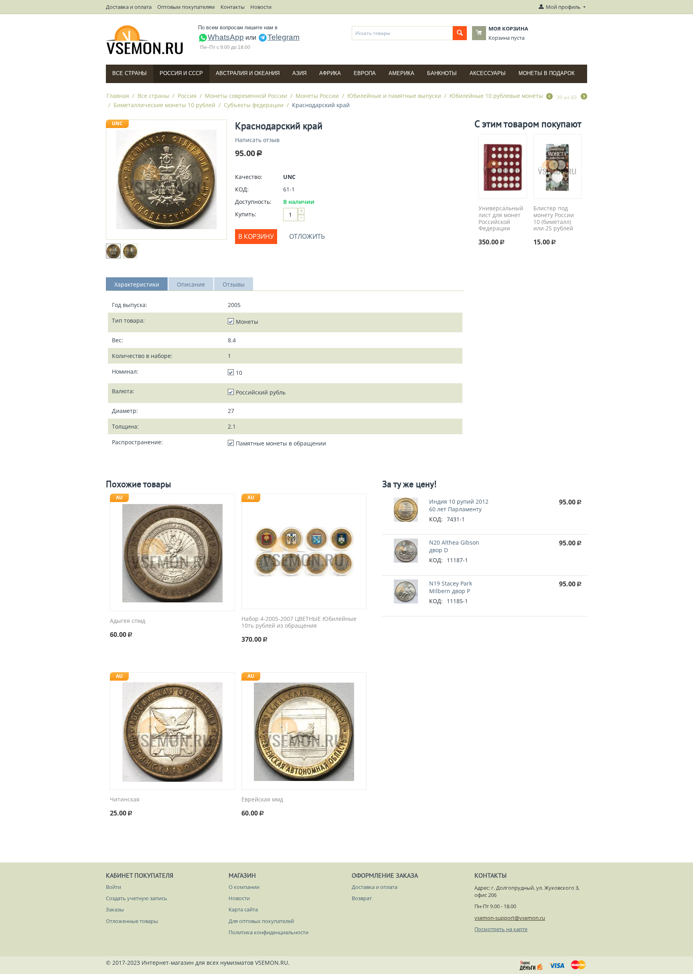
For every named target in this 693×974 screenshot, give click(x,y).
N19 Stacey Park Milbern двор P (450, 587)
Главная (118, 96)
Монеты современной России (246, 96)
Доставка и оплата (129, 6)
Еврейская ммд (262, 799)
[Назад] (549, 97)
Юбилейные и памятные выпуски (394, 96)
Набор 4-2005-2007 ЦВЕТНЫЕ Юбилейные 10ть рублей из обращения (299, 622)
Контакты (233, 6)
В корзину (256, 236)
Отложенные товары (132, 921)
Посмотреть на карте (500, 929)
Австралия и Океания (248, 73)
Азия (299, 73)
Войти (113, 887)
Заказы (115, 909)
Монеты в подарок (547, 73)
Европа (365, 73)
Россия (187, 96)
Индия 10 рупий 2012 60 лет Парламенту (458, 505)
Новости (261, 6)
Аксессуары (488, 73)
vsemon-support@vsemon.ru (509, 917)
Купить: (245, 214)
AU (119, 497)
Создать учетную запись (136, 898)
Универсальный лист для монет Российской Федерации (500, 218)
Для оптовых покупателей (261, 921)
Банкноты (442, 73)
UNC (117, 123)
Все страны (129, 73)
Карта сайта (243, 909)
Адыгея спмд (127, 621)
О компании (244, 887)
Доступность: (253, 201)
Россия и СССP (181, 73)
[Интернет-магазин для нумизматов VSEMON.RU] (145, 39)
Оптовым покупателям (186, 6)
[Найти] (460, 33)
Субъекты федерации (254, 105)
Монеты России (317, 96)
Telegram (283, 37)
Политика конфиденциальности (268, 932)
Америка (401, 73)
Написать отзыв (257, 140)
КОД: (242, 189)
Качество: (248, 177)
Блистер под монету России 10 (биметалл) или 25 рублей (553, 218)
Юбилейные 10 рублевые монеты (496, 96)
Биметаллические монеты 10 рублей (164, 105)
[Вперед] (584, 97)
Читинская (125, 799)
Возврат (362, 898)
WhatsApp (226, 37)
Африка (330, 73)
